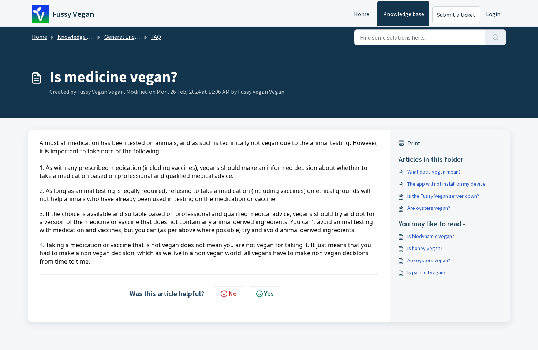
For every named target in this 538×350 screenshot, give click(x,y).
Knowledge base (403, 14)
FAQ (156, 36)
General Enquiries (126, 36)
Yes (269, 293)
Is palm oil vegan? (426, 272)
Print (414, 143)
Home (361, 14)
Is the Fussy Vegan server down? (443, 196)
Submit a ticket (456, 14)
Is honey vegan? (424, 248)
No (233, 293)
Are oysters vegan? (428, 208)
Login (493, 14)
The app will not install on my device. (447, 183)
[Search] (495, 37)
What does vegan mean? (434, 171)
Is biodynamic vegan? (430, 236)
